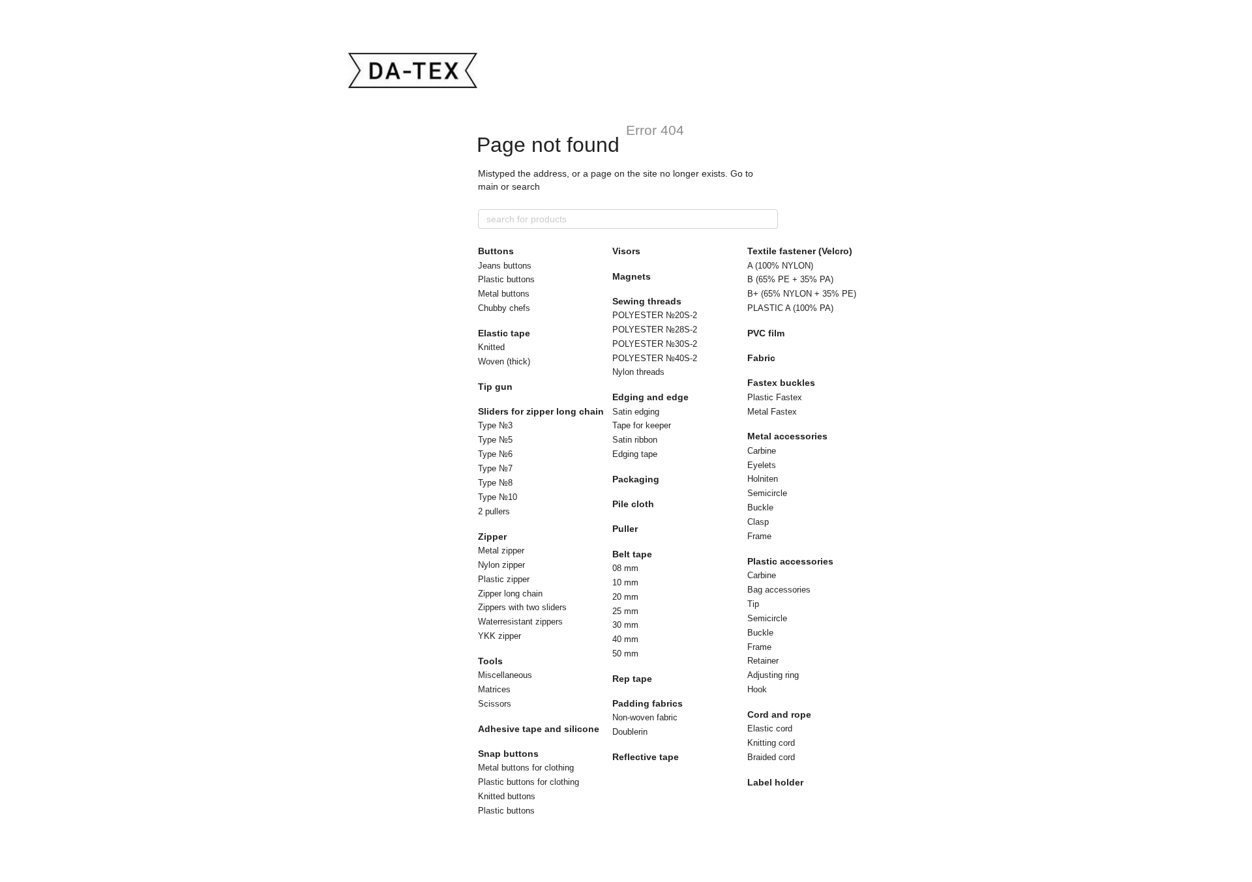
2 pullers (494, 511)
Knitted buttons (506, 796)
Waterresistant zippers (520, 621)
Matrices (494, 689)
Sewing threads (646, 301)
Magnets (631, 276)
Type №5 (495, 440)
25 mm (625, 611)
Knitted (491, 347)
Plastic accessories (790, 561)
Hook (757, 689)
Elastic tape (504, 333)
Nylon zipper (501, 565)
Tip (753, 604)
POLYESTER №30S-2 (654, 344)
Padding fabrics (647, 703)
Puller (625, 528)
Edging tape (634, 454)
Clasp (758, 522)
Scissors (494, 704)
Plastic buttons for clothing (528, 782)
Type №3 (495, 425)
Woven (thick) (504, 361)
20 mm (625, 597)
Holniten (762, 479)
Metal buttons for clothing (526, 767)
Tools (490, 661)
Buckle (760, 507)
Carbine (761, 451)
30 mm (625, 625)
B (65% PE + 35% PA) (790, 279)
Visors (626, 251)
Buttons (496, 251)
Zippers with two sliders (522, 607)
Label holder (775, 782)
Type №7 (495, 468)
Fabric (761, 358)
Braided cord (771, 757)
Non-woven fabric (645, 717)
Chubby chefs (504, 308)
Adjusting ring (773, 675)
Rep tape (632, 678)
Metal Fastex (772, 412)
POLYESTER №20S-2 (654, 315)
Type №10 (497, 497)
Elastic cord (769, 728)
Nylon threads (638, 372)
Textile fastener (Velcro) (799, 251)
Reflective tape (645, 757)
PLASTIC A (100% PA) (790, 308)
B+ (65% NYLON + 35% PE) (801, 294)
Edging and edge (650, 397)
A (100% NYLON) (780, 266)
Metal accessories (787, 436)
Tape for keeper (641, 425)
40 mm (625, 639)
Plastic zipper (503, 579)
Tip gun (495, 386)
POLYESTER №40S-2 (654, 358)
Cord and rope (779, 714)
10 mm (625, 582)
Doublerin (630, 732)
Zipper (492, 536)
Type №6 (495, 454)
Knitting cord (771, 743)
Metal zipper (501, 550)
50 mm (625, 653)
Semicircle (767, 493)
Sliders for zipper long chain (541, 411)
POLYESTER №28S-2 (654, 329)
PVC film (765, 333)
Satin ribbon (634, 440)
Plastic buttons (506, 279)
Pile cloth (633, 504)
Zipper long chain (510, 593)
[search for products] (767, 219)
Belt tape (632, 554)
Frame (759, 536)
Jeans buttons (504, 266)
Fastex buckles (781, 382)
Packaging (635, 479)
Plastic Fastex (774, 397)
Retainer (763, 661)
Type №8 (495, 483)
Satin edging (635, 412)
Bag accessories (779, 590)
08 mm (625, 568)
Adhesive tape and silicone (538, 729)
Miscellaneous (505, 675)
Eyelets (761, 465)
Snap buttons (508, 753)
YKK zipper (499, 636)
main (488, 186)
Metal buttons (503, 294)
